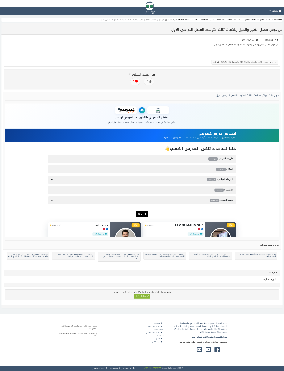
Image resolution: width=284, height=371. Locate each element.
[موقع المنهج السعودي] (142, 3)
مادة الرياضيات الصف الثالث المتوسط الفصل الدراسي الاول (189, 19)
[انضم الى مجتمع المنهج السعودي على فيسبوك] (217, 349)
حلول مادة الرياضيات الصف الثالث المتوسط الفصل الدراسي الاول (247, 95)
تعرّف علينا (157, 323)
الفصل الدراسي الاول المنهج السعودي (257, 19)
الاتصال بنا (157, 338)
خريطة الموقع (128, 368)
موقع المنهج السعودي (151, 367)
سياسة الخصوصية (155, 342)
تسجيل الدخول (142, 296)
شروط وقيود (114, 368)
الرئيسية (277, 19)
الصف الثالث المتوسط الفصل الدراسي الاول (227, 19)
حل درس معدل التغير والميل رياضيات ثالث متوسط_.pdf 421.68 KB (244, 62)
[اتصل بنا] (199, 349)
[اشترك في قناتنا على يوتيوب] (208, 349)
